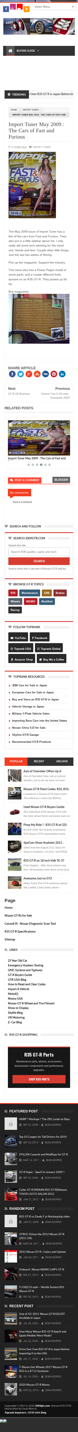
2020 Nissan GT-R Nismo (34, 1385)
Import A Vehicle (18, 989)
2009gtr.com (42, 1405)
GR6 (47, 593)
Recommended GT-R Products (31, 741)
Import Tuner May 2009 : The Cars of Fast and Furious (36, 130)
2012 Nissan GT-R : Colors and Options (42, 1252)
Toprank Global (51, 648)
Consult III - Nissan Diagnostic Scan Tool (30, 923)
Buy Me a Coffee (53, 659)
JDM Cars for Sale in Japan (29, 685)
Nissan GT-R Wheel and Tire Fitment (31, 1003)
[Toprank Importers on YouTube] (20, 7)
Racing (15, 610)
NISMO (30, 601)
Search (39, 561)
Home (8, 907)
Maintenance (43, 61)
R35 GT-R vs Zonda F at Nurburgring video (44, 1216)
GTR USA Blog (17, 979)
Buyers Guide (26, 51)
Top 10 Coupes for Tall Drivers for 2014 (43, 1137)
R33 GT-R (13, 81)
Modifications (18, 71)
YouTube (20, 638)
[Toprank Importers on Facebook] (6, 9)
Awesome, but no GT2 (38, 878)
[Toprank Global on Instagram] (13, 7)
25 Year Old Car (17, 960)
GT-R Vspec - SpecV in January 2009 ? (41, 1172)
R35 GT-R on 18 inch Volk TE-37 (44, 860)
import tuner (31, 110)
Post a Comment (22, 502)
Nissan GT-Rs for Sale (18, 915)
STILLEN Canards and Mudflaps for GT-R (43, 1154)
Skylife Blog (15, 1012)
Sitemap (10, 939)
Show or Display (18, 1008)
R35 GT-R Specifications (20, 931)
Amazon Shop (24, 659)
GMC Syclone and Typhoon (25, 970)
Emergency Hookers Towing (25, 965)
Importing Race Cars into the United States (39, 720)
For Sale (44, 81)
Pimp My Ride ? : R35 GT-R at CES (45, 825)
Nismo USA (15, 998)
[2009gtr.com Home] (10, 51)
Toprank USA (22, 648)
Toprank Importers (15, 1412)
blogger (61, 479)
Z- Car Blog (15, 1022)
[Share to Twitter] (16, 452)
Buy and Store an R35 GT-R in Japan (35, 699)
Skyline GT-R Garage (25, 734)
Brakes (60, 593)
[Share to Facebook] (12, 452)
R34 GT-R (28, 81)
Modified (47, 601)
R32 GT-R (42, 71)
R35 (13, 593)
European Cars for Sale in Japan (33, 692)
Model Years (17, 61)
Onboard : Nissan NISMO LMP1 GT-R (41, 1269)
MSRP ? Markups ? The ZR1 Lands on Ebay (44, 1119)
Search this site (17, 545)
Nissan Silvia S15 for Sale (28, 727)
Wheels (15, 601)
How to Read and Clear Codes (27, 984)
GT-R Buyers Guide (20, 975)
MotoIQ (13, 994)
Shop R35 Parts (39, 1079)
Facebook (41, 638)
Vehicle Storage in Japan (28, 706)
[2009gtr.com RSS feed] (27, 9)
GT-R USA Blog (37, 1412)
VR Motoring (16, 1017)
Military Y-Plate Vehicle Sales (31, 713)
